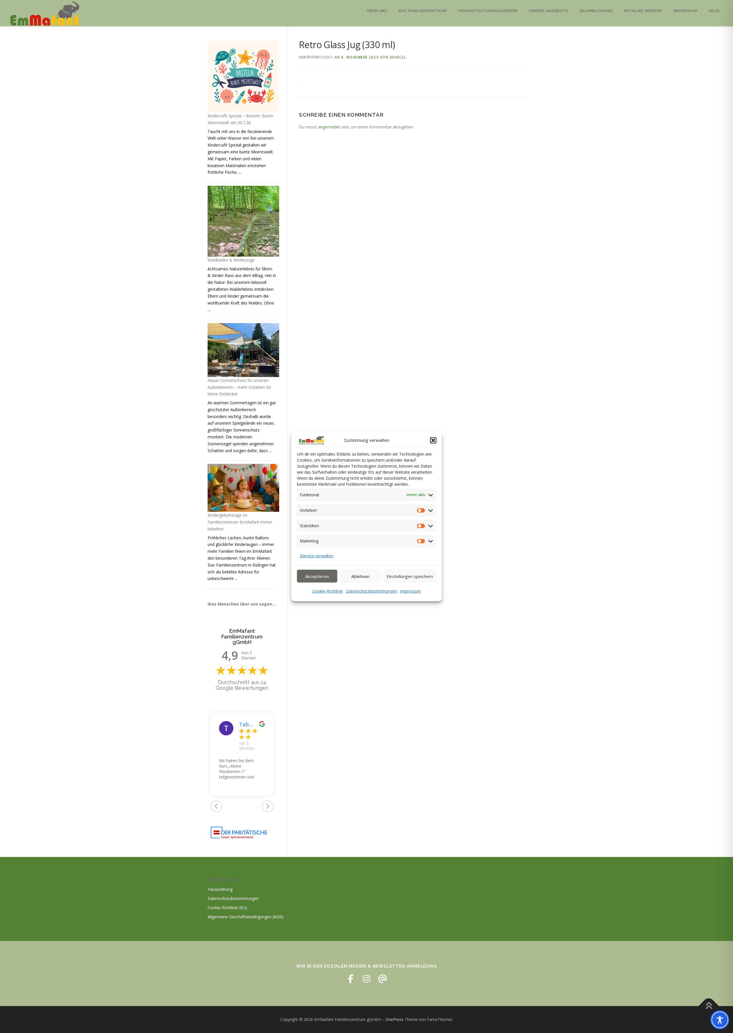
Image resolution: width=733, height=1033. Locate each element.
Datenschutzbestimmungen (371, 591)
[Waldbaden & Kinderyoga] (243, 221)
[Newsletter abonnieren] (382, 979)
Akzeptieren (317, 576)
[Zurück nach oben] (709, 1006)
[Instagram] (366, 979)
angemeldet (329, 127)
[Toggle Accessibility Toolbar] (720, 1020)
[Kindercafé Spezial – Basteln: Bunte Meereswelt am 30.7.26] (243, 76)
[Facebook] (350, 979)
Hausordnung (220, 889)
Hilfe (714, 11)
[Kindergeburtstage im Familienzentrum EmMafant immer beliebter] (243, 488)
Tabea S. (245, 724)
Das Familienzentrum (423, 11)
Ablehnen (360, 576)
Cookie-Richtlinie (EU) (227, 907)
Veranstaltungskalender (487, 11)
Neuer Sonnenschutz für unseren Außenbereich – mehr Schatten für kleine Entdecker (239, 387)
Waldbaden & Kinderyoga (231, 260)
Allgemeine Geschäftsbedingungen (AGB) (245, 916)
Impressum (410, 591)
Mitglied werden (643, 11)
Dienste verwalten (316, 556)
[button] (433, 440)
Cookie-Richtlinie (327, 591)
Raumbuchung (596, 11)
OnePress (394, 1019)
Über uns (377, 11)
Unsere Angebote (548, 11)
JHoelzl (398, 57)
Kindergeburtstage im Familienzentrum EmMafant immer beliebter (240, 522)
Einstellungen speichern (410, 576)
